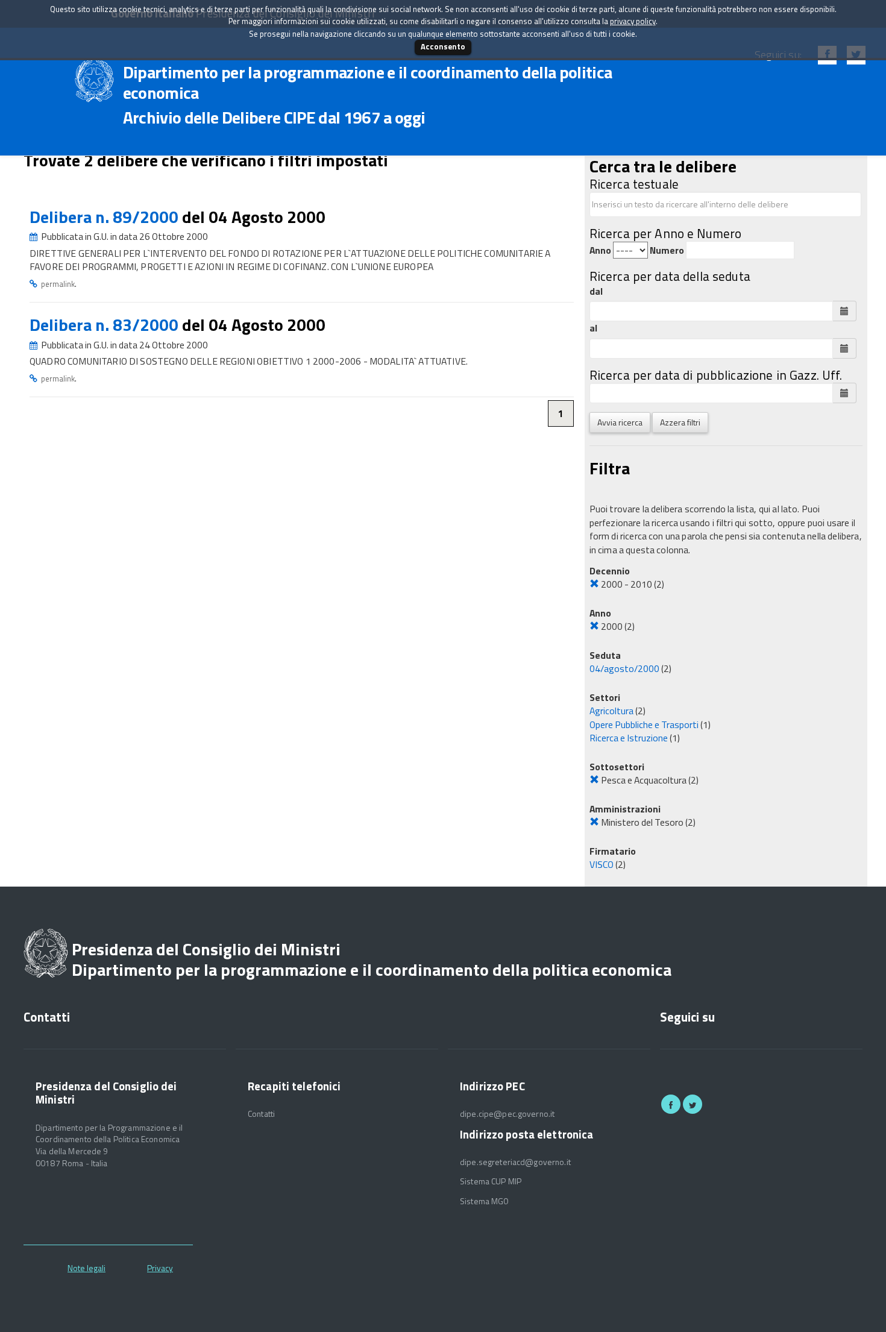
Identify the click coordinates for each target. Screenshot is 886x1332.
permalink (58, 284)
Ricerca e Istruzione (628, 737)
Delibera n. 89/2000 (106, 217)
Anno (600, 250)
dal (596, 291)
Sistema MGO (484, 1201)
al (593, 328)
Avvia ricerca (620, 422)
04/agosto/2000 (624, 668)
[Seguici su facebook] (670, 1104)
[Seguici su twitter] (692, 1104)
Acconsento (443, 46)
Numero (667, 250)
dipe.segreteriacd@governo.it (515, 1162)
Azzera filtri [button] (680, 422)
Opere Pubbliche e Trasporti (644, 724)
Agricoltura (611, 710)
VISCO (601, 864)
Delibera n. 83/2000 (106, 325)
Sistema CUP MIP (490, 1181)
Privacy (160, 1267)
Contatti (261, 1114)
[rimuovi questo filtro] (594, 584)
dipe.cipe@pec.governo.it (507, 1114)
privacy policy (633, 21)
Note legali (86, 1267)
